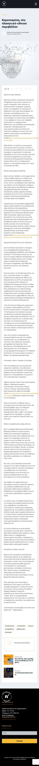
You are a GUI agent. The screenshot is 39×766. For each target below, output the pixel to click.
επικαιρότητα (21, 626)
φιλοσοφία (8, 632)
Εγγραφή (19, 741)
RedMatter (23, 759)
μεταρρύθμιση (9, 629)
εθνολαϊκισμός (9, 626)
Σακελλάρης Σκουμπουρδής (21, 32)
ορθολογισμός (21, 629)
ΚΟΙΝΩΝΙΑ (4, 14)
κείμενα (30, 626)
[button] (36, 4)
